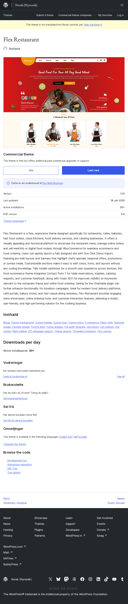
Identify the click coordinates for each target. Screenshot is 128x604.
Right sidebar (19, 331)
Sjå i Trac (12, 468)
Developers (73, 529)
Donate (103, 529)
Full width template (74, 326)
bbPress (10, 558)
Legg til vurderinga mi (15, 376)
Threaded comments (84, 331)
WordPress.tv (76, 535)
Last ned (93, 170)
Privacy (7, 535)
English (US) (66, 436)
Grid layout (93, 326)
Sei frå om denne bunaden (18, 420)
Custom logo (60, 322)
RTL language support (40, 331)
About (7, 518)
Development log (16, 460)
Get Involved (105, 518)
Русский (81, 436)
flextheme (14, 48)
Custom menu (76, 322)
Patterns (39, 535)
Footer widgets (54, 326)
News (6, 523)
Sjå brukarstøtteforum (15, 398)
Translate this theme (14, 444)
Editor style (106, 322)
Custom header (43, 322)
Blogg (6, 322)
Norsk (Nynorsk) (21, 579)
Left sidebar (106, 326)
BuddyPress (12, 564)
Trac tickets (13, 472)
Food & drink (38, 326)
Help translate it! (93, 24)
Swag (102, 535)
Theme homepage (13, 221)
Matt (8, 552)
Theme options (62, 331)
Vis (31, 170)
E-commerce (92, 322)
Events (101, 523)
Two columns (104, 331)
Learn (69, 518)
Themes (7, 15)
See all (121, 376)
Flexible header (21, 326)
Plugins (38, 529)
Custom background (22, 322)
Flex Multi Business (52, 183)
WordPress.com (14, 546)
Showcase (40, 518)
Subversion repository (19, 464)
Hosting (8, 529)
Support (70, 523)
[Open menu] (122, 5)
